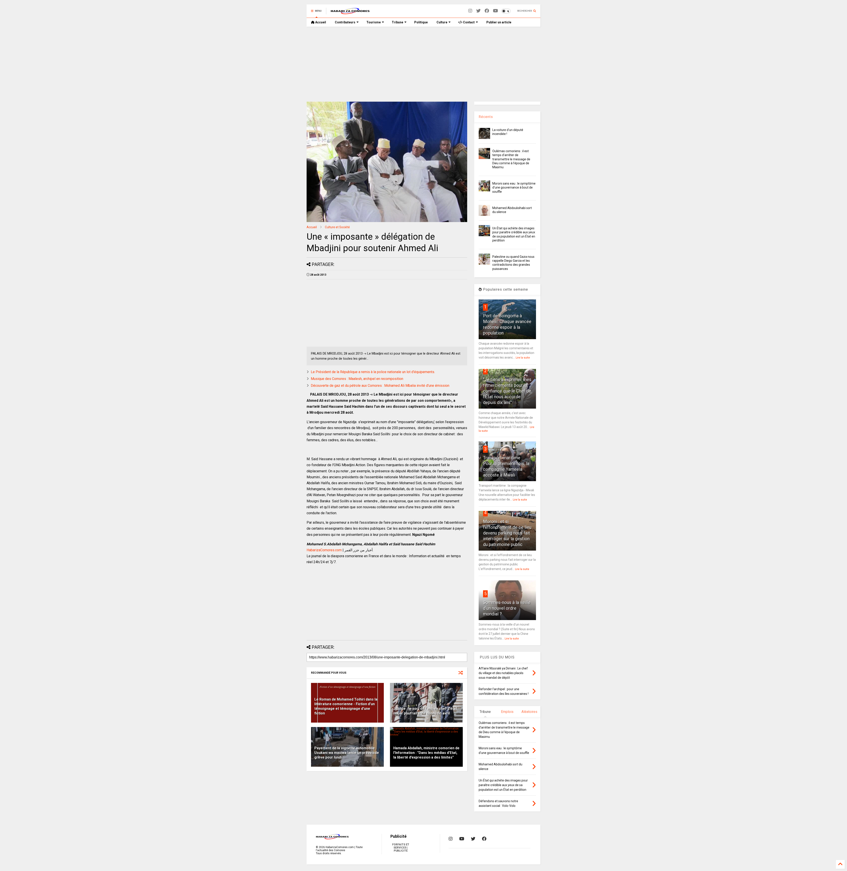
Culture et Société (337, 227)
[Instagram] (470, 11)
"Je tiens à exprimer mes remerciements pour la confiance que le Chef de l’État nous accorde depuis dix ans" (507, 391)
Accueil (320, 22)
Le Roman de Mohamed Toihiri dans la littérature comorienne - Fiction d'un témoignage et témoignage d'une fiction (345, 706)
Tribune (397, 22)
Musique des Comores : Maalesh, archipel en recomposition (357, 379)
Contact (468, 22)
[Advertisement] (423, 64)
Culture (442, 22)
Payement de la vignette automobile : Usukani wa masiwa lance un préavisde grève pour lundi (346, 752)
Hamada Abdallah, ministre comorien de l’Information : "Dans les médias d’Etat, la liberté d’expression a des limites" (426, 752)
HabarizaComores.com (324, 550)
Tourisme (373, 22)
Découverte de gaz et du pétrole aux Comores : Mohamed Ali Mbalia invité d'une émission (380, 385)
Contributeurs (345, 22)
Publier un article (498, 22)
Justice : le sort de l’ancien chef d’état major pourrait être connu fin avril (425, 711)
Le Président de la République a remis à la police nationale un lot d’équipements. (373, 372)
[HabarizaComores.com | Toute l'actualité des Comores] (350, 12)
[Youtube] (495, 11)
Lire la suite (523, 357)
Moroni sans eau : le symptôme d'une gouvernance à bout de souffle (514, 187)
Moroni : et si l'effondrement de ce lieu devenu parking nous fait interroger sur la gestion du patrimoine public (507, 533)
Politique (421, 22)
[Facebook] (487, 11)
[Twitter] (478, 11)
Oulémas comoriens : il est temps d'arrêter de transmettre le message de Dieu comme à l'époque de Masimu (511, 159)
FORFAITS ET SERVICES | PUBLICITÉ (400, 847)
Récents (486, 117)
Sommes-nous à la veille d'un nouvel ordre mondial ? (506, 608)
